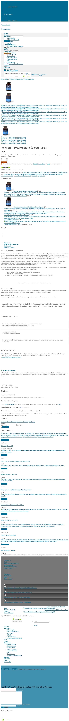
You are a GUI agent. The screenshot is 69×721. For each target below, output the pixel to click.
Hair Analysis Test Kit (7, 446)
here (60, 404)
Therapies (7, 36)
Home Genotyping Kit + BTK (9, 520)
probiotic (34, 176)
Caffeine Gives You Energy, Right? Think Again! (17, 602)
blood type (7, 174)
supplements (41, 176)
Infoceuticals (11, 56)
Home (6, 33)
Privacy (6, 611)
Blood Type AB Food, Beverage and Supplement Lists (16, 489)
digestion (23, 174)
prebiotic (28, 176)
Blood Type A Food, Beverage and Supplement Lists (15, 461)
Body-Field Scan (12, 57)
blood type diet (15, 174)
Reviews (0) (7, 246)
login (6, 404)
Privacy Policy (8, 568)
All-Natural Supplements (16, 79)
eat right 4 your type (32, 174)
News (6, 49)
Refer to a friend (9, 247)
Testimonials (11, 62)
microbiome (4, 176)
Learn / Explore (11, 52)
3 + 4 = (18, 705)
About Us (7, 67)
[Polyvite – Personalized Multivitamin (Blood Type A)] (9, 91)
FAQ (8, 60)
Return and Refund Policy (11, 563)
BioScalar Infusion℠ (13, 40)
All (39, 172)
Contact (6, 65)
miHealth (10, 41)
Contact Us (7, 560)
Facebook (4, 422)
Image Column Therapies (14, 638)
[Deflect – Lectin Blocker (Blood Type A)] (9, 102)
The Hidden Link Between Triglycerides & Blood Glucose (20, 588)
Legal (5, 577)
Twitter (9, 422)
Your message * (26, 704)
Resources (7, 51)
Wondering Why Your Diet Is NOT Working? (17, 597)
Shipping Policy (8, 565)
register (11, 404)
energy (40, 174)
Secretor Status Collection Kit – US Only (12, 505)
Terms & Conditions (9, 609)
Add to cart (4, 162)
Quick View (4, 455)
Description (7, 243)
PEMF (9, 43)
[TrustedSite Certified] (17, 74)
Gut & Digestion (29, 79)
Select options (5, 440)
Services (6, 35)
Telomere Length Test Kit (8, 550)
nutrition (10, 176)
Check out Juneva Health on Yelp (56, 606)
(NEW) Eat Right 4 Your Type (9, 474)
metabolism (59, 174)
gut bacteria (46, 174)
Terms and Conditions (10, 566)
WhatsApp (14, 422)
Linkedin (20, 422)
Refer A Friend (8, 579)
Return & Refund (8, 613)
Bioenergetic (11, 38)
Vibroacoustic (11, 45)
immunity (52, 174)
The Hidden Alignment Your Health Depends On (18, 592)
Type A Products (62, 172)
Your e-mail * (19, 690)
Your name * (19, 689)
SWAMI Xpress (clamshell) (8, 535)
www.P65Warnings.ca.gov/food (11, 357)
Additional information (11, 244)
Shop (5, 48)
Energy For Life (11, 54)
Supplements (53, 172)
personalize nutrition (20, 176)
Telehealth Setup (12, 59)
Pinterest (25, 422)
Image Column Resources (14, 655)
